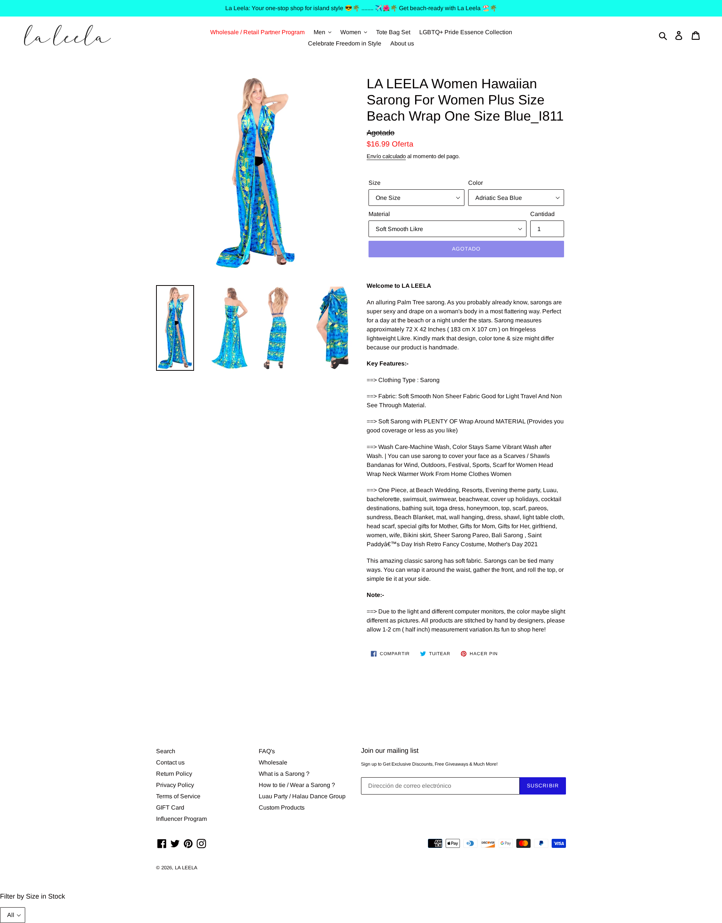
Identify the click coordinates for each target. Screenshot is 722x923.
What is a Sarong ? (284, 773)
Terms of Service (178, 796)
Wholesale (273, 762)
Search (165, 751)
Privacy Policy (175, 785)
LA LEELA (186, 867)
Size (375, 183)
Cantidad (542, 214)
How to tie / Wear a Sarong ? (297, 785)
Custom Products (282, 807)
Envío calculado (386, 156)
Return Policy (174, 773)
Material (379, 214)
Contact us (170, 762)
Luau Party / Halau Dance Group (302, 796)
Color (475, 183)
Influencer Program (181, 819)
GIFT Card (170, 807)
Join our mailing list (390, 750)
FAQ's (267, 751)
